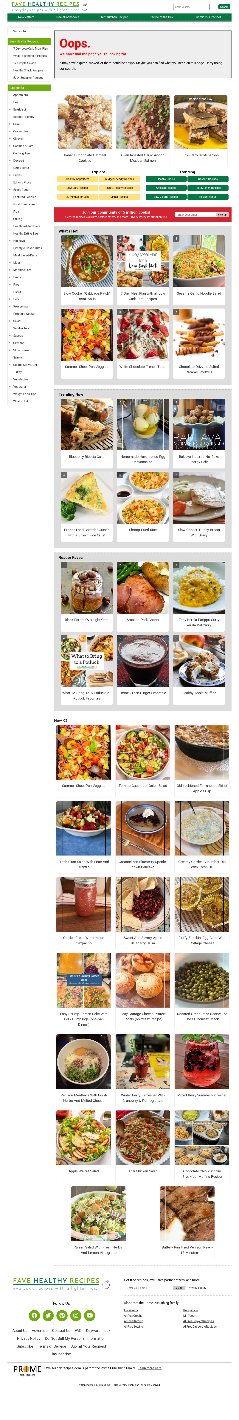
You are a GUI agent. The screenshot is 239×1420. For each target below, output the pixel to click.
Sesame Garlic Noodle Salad (199, 293)
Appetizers (20, 95)
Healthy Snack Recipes (28, 70)
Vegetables (20, 379)
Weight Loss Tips (24, 394)
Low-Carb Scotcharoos (200, 155)
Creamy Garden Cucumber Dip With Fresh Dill (202, 864)
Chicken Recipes (166, 187)
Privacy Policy (138, 217)
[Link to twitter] (48, 1315)
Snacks (18, 357)
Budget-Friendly (23, 117)
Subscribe (20, 31)
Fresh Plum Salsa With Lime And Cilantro (83, 864)
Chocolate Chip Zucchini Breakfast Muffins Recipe (202, 1174)
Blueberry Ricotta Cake (86, 457)
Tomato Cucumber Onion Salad (143, 786)
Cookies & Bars (23, 146)
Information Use (157, 217)
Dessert (18, 160)
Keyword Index (98, 1330)
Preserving (20, 306)
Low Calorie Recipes (166, 196)
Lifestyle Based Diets (27, 248)
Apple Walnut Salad (84, 1171)
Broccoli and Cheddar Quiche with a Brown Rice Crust (86, 532)
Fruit (16, 211)
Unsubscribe (61, 1354)
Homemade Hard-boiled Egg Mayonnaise (142, 459)
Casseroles (20, 131)
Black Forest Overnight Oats (86, 620)
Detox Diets (21, 168)
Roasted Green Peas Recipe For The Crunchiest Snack (202, 1016)
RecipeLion (190, 1310)
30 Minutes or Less (77, 196)
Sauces (18, 335)
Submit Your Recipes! (88, 1346)
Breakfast (19, 109)
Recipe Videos (208, 196)
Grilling (17, 219)
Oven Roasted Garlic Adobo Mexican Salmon (142, 158)
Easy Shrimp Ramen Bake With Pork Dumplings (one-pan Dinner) (84, 1019)
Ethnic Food (21, 190)
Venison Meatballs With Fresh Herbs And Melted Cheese (83, 1098)
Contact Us (61, 1330)
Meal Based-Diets (25, 255)
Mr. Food (189, 1316)
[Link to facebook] (34, 1315)
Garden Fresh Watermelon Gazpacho (83, 940)
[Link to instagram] (75, 1315)
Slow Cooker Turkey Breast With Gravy (199, 532)
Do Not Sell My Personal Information (75, 1338)
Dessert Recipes (208, 179)
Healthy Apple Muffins (199, 693)
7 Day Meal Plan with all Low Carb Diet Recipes (143, 296)
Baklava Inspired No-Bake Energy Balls (199, 459)
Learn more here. (150, 1368)
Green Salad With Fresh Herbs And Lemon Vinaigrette (98, 1250)
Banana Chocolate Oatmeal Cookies (85, 158)
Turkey (17, 372)
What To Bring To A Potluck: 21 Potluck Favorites (86, 695)
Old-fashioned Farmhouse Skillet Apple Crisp (202, 788)
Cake (16, 124)
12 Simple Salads (24, 63)
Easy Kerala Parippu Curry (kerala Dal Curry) (199, 622)
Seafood (18, 343)
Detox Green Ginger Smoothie (143, 693)
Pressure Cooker (24, 314)
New (58, 720)
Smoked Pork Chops (143, 620)
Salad (17, 321)
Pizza (17, 292)
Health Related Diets (26, 226)
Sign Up (222, 214)
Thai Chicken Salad (143, 1171)
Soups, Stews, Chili (25, 365)
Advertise (40, 1330)
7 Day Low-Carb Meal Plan (30, 48)
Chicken (18, 138)
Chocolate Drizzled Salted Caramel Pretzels (199, 369)
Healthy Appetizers (77, 179)
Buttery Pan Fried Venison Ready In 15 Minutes (187, 1250)
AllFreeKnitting (133, 1321)
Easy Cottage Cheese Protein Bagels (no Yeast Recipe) (143, 1016)
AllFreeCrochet (133, 1316)
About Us (19, 1330)
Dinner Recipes (119, 196)
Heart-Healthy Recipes (119, 187)
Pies (16, 284)
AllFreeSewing (133, 1326)
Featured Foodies (24, 197)
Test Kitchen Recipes (208, 187)
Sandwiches (21, 328)
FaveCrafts (131, 1310)
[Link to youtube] (89, 1315)
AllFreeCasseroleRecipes (200, 1326)
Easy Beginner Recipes (28, 77)
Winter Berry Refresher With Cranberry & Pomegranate (143, 1098)
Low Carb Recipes (78, 187)
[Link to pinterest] (62, 1315)
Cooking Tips (21, 153)
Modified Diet (22, 270)
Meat (16, 262)
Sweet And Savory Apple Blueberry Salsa (143, 940)
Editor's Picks (22, 182)
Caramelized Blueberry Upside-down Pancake (143, 864)
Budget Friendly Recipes (119, 179)
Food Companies (24, 204)
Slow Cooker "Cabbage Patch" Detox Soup (86, 296)
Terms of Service (52, 1346)
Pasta (17, 277)
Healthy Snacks (166, 179)
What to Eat (20, 401)
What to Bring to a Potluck (30, 56)
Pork (16, 299)
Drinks (17, 175)
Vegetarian (20, 386)
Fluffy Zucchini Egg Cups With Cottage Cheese (202, 940)
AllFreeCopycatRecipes (198, 1321)
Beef (16, 102)
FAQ (78, 1330)
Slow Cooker (21, 350)
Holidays (19, 241)
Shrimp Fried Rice (143, 530)
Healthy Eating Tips (25, 233)
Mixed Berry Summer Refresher (202, 1095)
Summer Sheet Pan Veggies (86, 367)
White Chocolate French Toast (142, 367)
